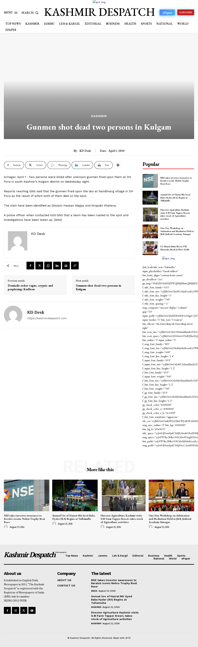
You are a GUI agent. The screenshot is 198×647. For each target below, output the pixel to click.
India (94, 591)
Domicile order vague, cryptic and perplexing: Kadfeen (30, 287)
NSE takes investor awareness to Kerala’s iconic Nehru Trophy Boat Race (176, 180)
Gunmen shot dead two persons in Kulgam (98, 287)
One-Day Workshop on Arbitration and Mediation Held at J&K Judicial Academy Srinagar (177, 231)
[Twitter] (39, 265)
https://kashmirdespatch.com (46, 318)
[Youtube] (31, 610)
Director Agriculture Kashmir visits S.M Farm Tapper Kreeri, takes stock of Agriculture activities (175, 214)
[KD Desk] (13, 315)
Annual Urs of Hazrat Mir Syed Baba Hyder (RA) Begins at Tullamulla (175, 197)
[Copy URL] (75, 265)
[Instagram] (15, 610)
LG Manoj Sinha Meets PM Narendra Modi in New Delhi (174, 248)
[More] (118, 165)
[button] (30, 12)
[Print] (66, 265)
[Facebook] (30, 265)
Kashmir (99, 116)
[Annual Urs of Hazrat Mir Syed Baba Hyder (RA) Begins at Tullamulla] (150, 198)
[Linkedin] (57, 265)
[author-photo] (6, 527)
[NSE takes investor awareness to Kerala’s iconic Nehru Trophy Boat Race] (150, 181)
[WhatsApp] (48, 265)
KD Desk (85, 151)
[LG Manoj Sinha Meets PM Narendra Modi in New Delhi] (150, 248)
